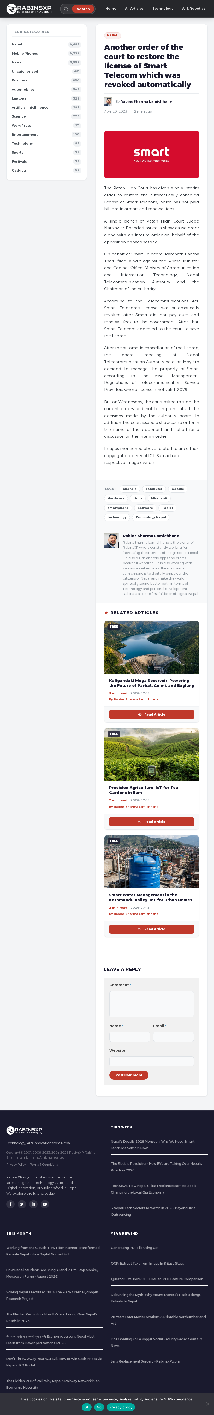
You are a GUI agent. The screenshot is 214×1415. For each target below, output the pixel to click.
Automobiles (23, 89)
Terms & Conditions (44, 1164)
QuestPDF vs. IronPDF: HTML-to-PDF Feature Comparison (157, 1279)
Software (145, 508)
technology (117, 517)
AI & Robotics (193, 8)
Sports (17, 152)
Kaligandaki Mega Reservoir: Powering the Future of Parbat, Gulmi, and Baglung (151, 683)
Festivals (19, 161)
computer (154, 489)
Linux (137, 498)
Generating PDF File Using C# (134, 1248)
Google (177, 489)
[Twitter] (22, 1204)
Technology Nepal (150, 517)
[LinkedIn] (33, 1204)
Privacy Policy (16, 1164)
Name (116, 1026)
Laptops (19, 98)
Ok (86, 1407)
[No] (207, 1403)
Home (110, 8)
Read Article (154, 714)
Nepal (17, 44)
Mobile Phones (25, 53)
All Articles (134, 8)
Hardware (116, 498)
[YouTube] (45, 1204)
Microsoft (159, 498)
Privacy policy (120, 1407)
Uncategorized (25, 71)
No (99, 1407)
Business (19, 80)
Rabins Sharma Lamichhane (146, 101)
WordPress (21, 125)
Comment (120, 985)
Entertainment (25, 134)
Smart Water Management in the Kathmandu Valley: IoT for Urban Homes (150, 897)
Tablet (167, 508)
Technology (162, 8)
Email (159, 1026)
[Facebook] (10, 1204)
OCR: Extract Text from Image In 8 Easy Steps (147, 1263)
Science (19, 116)
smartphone (118, 508)
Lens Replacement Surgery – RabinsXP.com (145, 1361)
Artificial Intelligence (30, 107)
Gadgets (19, 170)
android (130, 489)
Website (117, 1050)
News (16, 62)
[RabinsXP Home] (30, 9)
